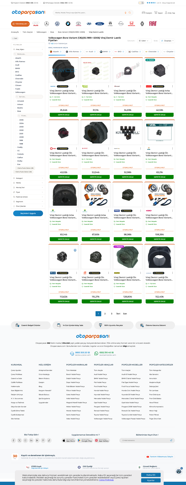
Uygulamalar (43, 402)
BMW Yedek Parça (101, 378)
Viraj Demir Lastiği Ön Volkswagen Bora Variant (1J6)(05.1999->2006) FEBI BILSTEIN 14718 (94, 278)
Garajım (41, 382)
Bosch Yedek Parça (73, 374)
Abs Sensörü (153, 374)
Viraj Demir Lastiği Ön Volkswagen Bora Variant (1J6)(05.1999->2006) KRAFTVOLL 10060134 (126, 154)
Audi (91, 52)
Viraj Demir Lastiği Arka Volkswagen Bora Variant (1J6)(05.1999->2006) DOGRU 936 (62, 216)
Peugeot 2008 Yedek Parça (131, 407)
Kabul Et (151, 475)
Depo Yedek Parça (73, 382)
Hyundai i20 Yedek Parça (131, 394)
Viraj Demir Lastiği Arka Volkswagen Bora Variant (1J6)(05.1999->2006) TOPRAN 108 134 (158, 92)
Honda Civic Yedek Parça (131, 390)
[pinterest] (43, 440)
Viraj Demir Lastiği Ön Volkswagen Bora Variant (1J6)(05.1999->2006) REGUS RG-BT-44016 (96, 92)
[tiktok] (49, 440)
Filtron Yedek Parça (73, 390)
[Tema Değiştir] (141, 2)
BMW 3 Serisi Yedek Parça (131, 378)
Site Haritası (15, 419)
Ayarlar (151, 480)
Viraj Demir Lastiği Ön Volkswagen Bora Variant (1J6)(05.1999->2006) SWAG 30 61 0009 (127, 216)
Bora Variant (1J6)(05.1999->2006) (71, 32)
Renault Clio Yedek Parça (131, 411)
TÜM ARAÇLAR (21, 24)
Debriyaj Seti (153, 386)
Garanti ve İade (16, 378)
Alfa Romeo (74, 52)
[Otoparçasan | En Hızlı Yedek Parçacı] (28, 13)
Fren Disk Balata (155, 398)
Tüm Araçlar (28, 32)
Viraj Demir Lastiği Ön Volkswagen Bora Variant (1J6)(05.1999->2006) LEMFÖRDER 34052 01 (158, 278)
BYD (119, 52)
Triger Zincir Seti (155, 419)
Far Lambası (153, 390)
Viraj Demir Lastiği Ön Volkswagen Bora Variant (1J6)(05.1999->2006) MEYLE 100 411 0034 (64, 278)
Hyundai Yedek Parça (102, 394)
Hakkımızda (15, 386)
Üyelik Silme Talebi (17, 411)
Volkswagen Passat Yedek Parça (133, 419)
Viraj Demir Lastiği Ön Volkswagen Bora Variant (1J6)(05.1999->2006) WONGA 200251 (158, 216)
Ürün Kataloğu (44, 374)
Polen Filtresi (154, 415)
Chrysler (170, 52)
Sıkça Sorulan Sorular (18, 407)
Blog (40, 386)
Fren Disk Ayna (154, 394)
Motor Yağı (153, 411)
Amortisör (153, 378)
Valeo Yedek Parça (73, 419)
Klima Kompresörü (156, 407)
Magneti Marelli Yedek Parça (76, 402)
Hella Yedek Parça (72, 398)
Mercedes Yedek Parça (102, 398)
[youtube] (37, 440)
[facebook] (13, 440)
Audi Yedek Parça (100, 374)
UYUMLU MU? (64, 105)
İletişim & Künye (17, 394)
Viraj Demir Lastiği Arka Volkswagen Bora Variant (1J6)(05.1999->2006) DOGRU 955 (94, 216)
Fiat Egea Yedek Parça (130, 382)
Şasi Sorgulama (44, 398)
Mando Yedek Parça (73, 411)
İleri (118, 313)
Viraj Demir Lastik (96, 32)
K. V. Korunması (17, 398)
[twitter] (19, 440)
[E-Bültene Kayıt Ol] (171, 440)
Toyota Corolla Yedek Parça (132, 415)
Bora (52, 32)
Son (125, 313)
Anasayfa (15, 32)
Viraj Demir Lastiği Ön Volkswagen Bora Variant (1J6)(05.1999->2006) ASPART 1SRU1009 (94, 154)
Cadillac (135, 52)
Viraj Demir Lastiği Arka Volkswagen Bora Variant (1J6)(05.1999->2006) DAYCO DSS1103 (64, 92)
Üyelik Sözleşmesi (17, 415)
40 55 (66, 3)
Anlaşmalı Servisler (45, 370)
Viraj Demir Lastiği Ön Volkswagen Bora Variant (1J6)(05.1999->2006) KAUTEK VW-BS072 (126, 92)
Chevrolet (152, 52)
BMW (105, 52)
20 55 (32, 3)
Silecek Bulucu (44, 394)
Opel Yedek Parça (100, 402)
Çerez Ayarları (16, 370)
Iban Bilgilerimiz (17, 390)
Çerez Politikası (106, 480)
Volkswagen (42, 32)
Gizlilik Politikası (16, 382)
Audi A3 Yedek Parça (129, 374)
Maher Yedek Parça (73, 407)
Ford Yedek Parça (100, 386)
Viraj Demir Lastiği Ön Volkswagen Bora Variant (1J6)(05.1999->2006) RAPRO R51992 (126, 278)
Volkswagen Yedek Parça (103, 419)
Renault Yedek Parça (101, 411)
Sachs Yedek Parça (73, 415)
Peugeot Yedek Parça (102, 407)
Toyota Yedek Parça (101, 415)
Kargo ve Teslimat (17, 402)
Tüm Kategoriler (155, 370)
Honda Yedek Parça (101, 390)
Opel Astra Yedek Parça (130, 402)
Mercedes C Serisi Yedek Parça (133, 398)
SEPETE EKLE (63, 115)
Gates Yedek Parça (73, 394)
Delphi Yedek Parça (73, 378)
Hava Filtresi (153, 402)
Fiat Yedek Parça (100, 382)
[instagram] (25, 440)
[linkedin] (31, 440)
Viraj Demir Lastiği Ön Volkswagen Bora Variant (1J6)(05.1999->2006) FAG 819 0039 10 (62, 154)
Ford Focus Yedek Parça (130, 386)
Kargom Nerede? (45, 390)
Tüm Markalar (71, 370)
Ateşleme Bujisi (154, 382)
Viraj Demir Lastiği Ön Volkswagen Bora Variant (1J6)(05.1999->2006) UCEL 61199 (159, 154)
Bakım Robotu (44, 378)
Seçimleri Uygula (28, 213)
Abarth (56, 52)
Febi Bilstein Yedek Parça (75, 386)
